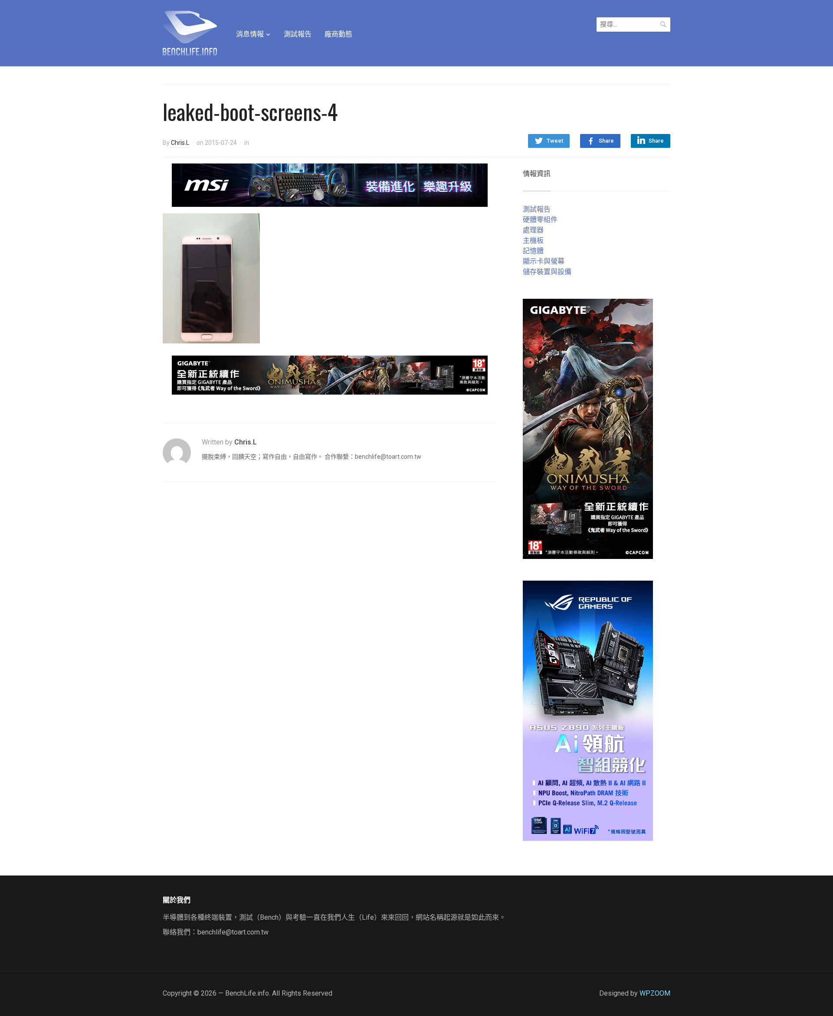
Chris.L (180, 142)
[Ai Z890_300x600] (588, 710)
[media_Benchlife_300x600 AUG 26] (588, 428)
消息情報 (250, 34)
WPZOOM (655, 993)
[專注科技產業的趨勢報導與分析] (190, 32)
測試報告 (298, 34)
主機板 (533, 240)
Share (606, 140)
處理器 (533, 230)
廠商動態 (338, 34)
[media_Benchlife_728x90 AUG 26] (330, 374)
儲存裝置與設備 (547, 272)
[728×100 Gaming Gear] (330, 184)
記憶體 (533, 251)
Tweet (555, 140)
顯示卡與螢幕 (543, 261)
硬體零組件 (540, 220)
